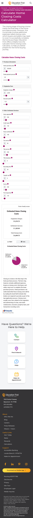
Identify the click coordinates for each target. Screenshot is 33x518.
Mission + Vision (9, 429)
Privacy (6, 482)
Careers (6, 423)
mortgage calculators (16, 8)
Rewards (7, 441)
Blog (5, 420)
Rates (6, 438)
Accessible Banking (11, 450)
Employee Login (10, 488)
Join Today (8, 435)
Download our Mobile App (16, 470)
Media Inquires (9, 491)
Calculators (8, 444)
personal (4, 8)
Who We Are (8, 416)
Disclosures (8, 479)
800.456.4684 (8, 404)
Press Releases (9, 426)
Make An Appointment (12, 456)
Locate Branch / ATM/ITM (13, 453)
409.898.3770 (8, 407)
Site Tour (7, 485)
